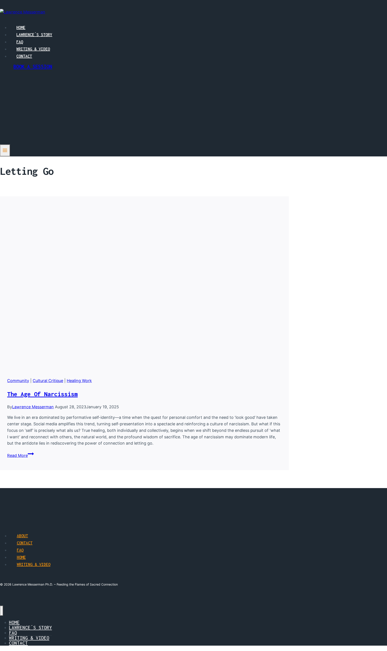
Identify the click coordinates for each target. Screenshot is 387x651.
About (22, 535)
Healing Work (79, 380)
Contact (24, 56)
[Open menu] (5, 150)
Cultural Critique (48, 380)
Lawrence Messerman (33, 406)
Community (18, 380)
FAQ (19, 41)
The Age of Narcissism (42, 394)
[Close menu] (1, 611)
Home (20, 27)
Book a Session (32, 66)
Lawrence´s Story (34, 34)
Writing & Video (33, 49)
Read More (20, 455)
